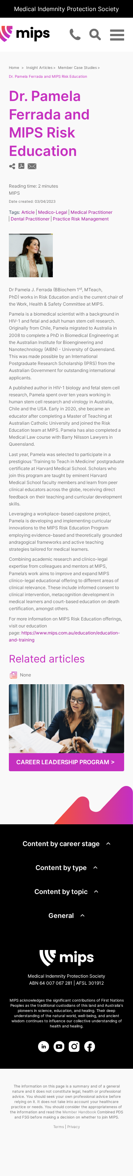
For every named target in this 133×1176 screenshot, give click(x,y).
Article (28, 212)
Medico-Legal (52, 212)
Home (14, 67)
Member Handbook (79, 1112)
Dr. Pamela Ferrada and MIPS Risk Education (48, 76)
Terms (58, 1126)
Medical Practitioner (91, 212)
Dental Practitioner (30, 219)
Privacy (73, 1126)
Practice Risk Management (81, 219)
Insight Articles (39, 67)
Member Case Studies (77, 67)
